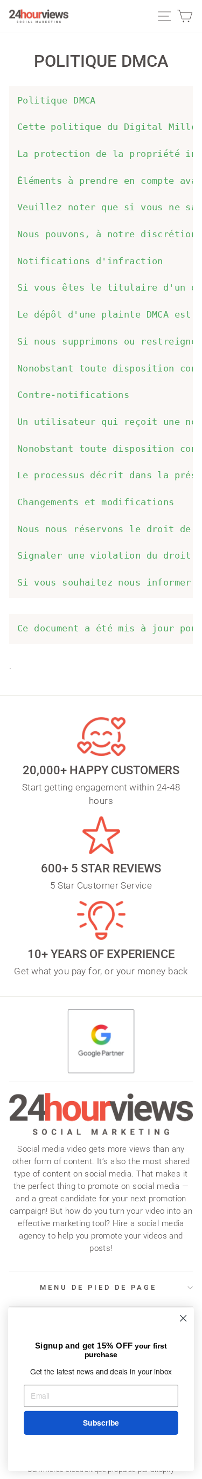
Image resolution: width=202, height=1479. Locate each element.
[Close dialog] (183, 1318)
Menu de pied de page (98, 1287)
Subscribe (101, 1423)
